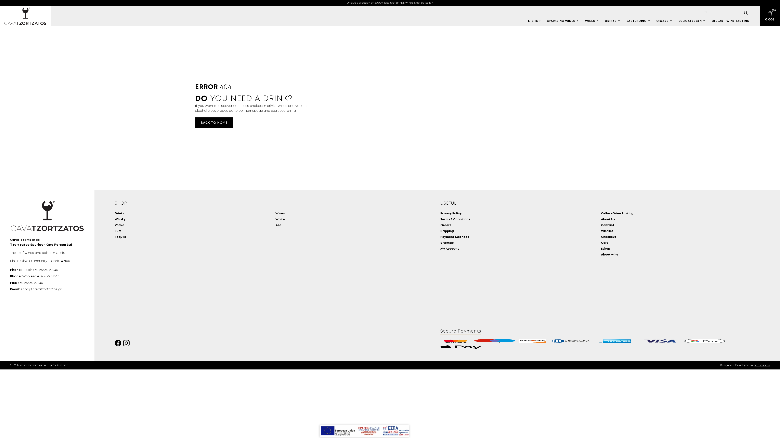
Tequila (120, 237)
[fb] (119, 344)
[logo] (25, 16)
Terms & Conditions (455, 219)
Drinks (610, 21)
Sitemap (447, 243)
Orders (445, 225)
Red (278, 225)
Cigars (662, 21)
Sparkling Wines (561, 21)
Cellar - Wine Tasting (731, 21)
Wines (590, 21)
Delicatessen (690, 21)
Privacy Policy (451, 213)
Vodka (119, 225)
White (280, 219)
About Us (608, 219)
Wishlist (607, 231)
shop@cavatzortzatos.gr (36, 289)
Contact (607, 225)
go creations (762, 365)
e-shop (534, 21)
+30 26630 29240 (26, 282)
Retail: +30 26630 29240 (34, 270)
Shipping (447, 231)
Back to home (214, 122)
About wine (609, 254)
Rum (118, 231)
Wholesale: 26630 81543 (34, 276)
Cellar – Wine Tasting (617, 213)
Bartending (636, 21)
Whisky (120, 219)
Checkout (608, 237)
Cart (604, 243)
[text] (745, 13)
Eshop (605, 249)
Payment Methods (454, 237)
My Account (449, 249)
